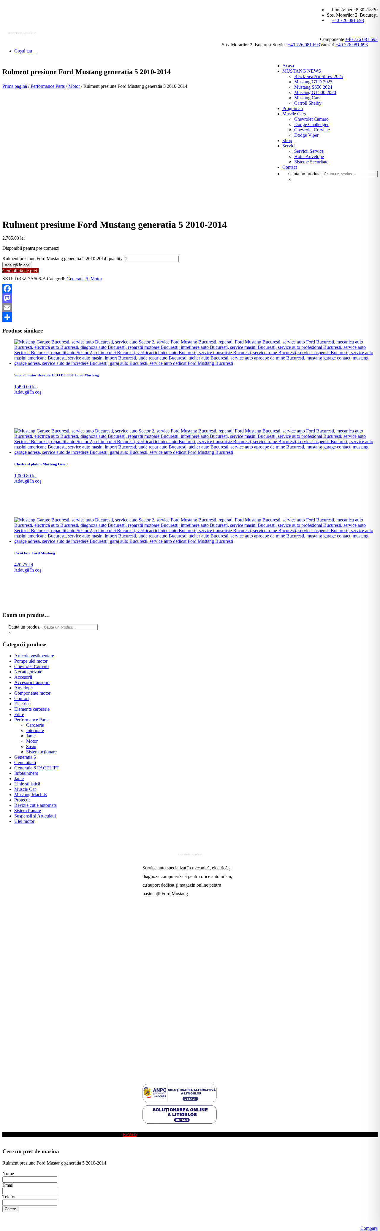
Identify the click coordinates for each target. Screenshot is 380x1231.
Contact (149, 985)
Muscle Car (25, 789)
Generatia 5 (77, 278)
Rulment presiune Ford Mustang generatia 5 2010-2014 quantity (62, 258)
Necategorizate (28, 671)
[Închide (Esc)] (373, 6)
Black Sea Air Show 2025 (318, 76)
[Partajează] (190, 317)
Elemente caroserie (32, 709)
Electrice (22, 703)
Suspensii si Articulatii (35, 815)
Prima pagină (14, 86)
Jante (31, 735)
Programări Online (159, 928)
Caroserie (35, 725)
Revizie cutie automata (35, 805)
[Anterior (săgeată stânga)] (10, 615)
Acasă (148, 919)
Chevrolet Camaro (31, 666)
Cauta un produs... (25, 626)
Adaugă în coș (17, 265)
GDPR (149, 1043)
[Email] (190, 307)
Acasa (288, 65)
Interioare (35, 730)
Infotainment (26, 773)
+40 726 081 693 (348, 20)
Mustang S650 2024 (313, 87)
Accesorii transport (32, 682)
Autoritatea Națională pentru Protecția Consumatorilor (177, 1012)
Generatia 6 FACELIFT (36, 767)
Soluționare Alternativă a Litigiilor (174, 1033)
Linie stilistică (27, 783)
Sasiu (31, 746)
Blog (147, 1129)
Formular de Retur (159, 1062)
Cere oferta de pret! (20, 270)
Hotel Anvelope (157, 957)
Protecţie (22, 799)
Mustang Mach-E (30, 794)
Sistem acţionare (41, 751)
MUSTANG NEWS (301, 71)
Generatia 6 (25, 762)
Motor (74, 86)
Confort (21, 698)
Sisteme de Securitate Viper (168, 947)
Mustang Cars (155, 976)
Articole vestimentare (34, 655)
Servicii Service (157, 938)
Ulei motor (24, 821)
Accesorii (23, 677)
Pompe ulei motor (31, 661)
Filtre (19, 714)
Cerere (10, 1209)
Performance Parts (48, 86)
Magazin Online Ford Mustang (171, 966)
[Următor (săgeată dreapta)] (369, 615)
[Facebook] (190, 288)
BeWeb (130, 1134)
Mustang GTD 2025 (313, 81)
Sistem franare (27, 810)
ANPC (149, 1024)
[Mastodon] (190, 298)
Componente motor (32, 693)
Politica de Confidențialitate (168, 1052)
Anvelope (23, 687)
